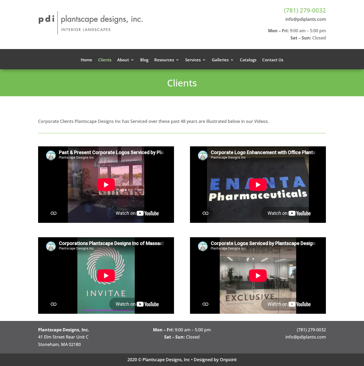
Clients (104, 60)
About (123, 60)
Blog (144, 60)
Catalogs (248, 60)
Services (193, 60)
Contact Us (272, 60)
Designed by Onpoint (215, 360)
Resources (164, 60)
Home (86, 60)
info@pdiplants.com (305, 19)
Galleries (220, 60)
